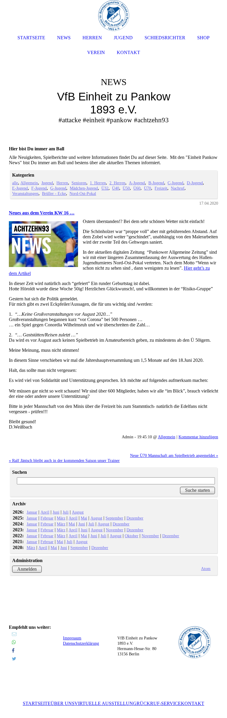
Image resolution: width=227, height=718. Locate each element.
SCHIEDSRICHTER (165, 37)
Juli (66, 512)
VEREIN (96, 52)
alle (15, 182)
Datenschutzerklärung (81, 643)
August (78, 512)
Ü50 (126, 188)
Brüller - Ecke (54, 193)
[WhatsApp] (14, 642)
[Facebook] (13, 650)
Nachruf (177, 188)
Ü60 (136, 188)
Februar (46, 518)
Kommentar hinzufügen (198, 436)
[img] (113, 88)
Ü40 (115, 188)
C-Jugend (175, 182)
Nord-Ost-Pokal (82, 193)
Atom (205, 568)
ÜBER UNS (62, 703)
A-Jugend (137, 182)
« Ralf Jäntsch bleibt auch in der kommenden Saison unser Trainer (64, 460)
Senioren (79, 182)
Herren (62, 182)
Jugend (47, 182)
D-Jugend (195, 182)
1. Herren (98, 182)
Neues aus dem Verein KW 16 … (41, 212)
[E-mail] (14, 633)
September (114, 518)
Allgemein (29, 182)
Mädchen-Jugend (84, 188)
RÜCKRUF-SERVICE (159, 703)
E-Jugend (20, 188)
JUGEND (123, 37)
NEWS (64, 37)
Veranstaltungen (25, 193)
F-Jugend (39, 188)
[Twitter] (14, 658)
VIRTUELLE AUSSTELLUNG (105, 703)
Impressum (72, 638)
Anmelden (27, 569)
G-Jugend (58, 188)
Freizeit (161, 188)
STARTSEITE (37, 703)
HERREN (92, 37)
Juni (56, 512)
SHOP (203, 37)
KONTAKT (192, 703)
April (44, 512)
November (114, 529)
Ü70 (147, 188)
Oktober (131, 535)
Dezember (135, 518)
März (61, 518)
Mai (84, 518)
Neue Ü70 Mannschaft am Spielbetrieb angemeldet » (174, 455)
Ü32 (104, 188)
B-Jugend (156, 182)
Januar (32, 512)
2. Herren (117, 182)
